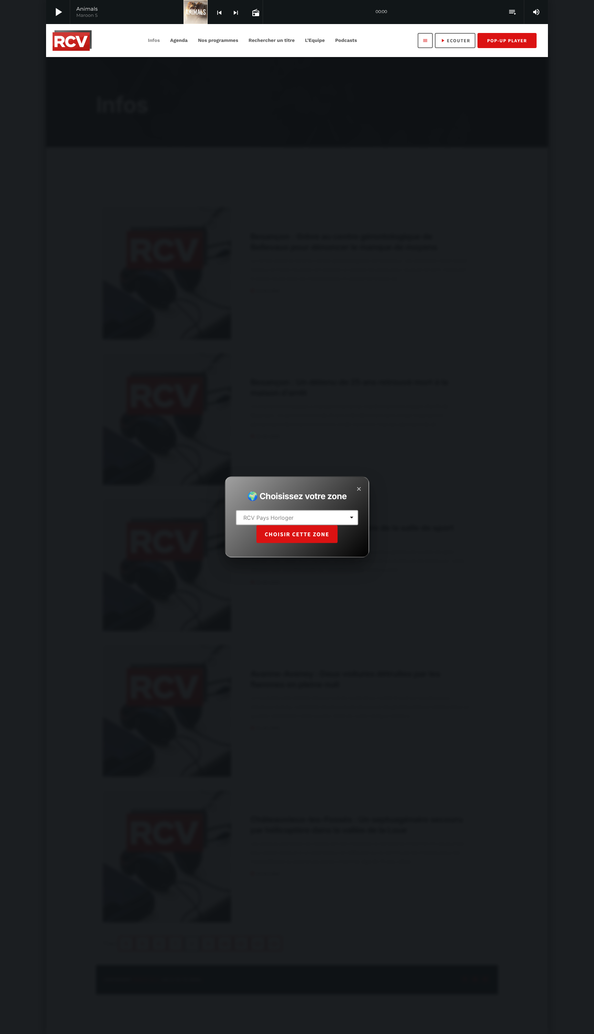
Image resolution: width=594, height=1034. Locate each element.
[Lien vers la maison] (72, 40)
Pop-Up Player (507, 40)
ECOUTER (455, 40)
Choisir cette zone (297, 534)
